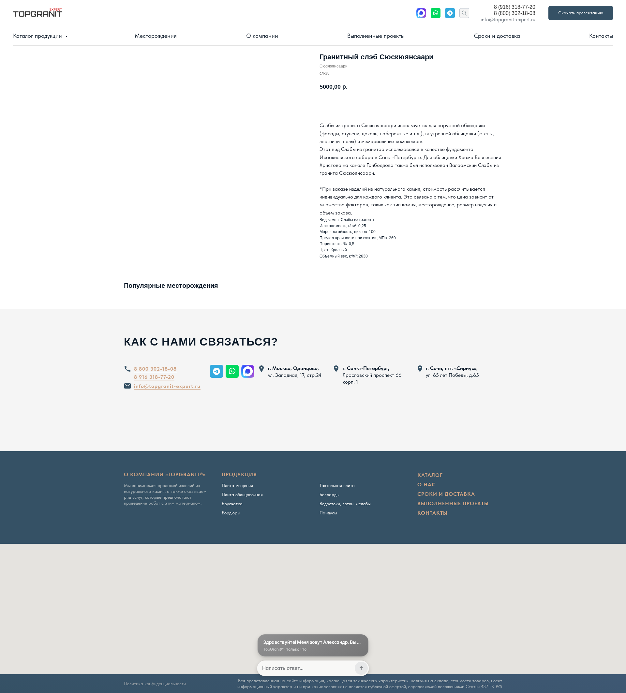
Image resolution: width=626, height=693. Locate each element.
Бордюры (231, 512)
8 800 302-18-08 (155, 369)
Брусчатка (232, 503)
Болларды (329, 494)
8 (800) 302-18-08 (514, 13)
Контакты (601, 35)
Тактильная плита (337, 485)
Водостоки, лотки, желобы (345, 503)
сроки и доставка (446, 494)
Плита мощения (237, 485)
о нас (426, 484)
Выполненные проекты (376, 35)
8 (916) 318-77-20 (514, 7)
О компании (262, 35)
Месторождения (156, 35)
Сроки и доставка (497, 35)
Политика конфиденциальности (155, 683)
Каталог (430, 475)
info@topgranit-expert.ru (508, 19)
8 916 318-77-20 (154, 377)
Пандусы (328, 512)
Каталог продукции (38, 35)
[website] (421, 13)
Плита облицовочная (242, 494)
